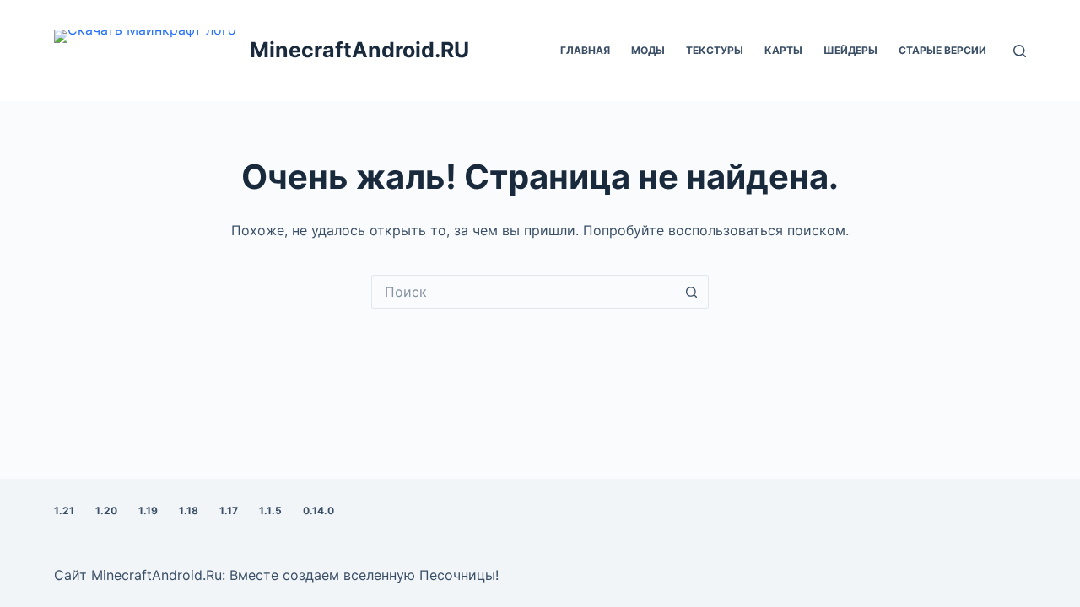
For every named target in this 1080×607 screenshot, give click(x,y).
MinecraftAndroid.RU (359, 49)
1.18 (188, 510)
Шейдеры (851, 50)
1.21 (64, 510)
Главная (585, 50)
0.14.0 (318, 510)
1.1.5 (270, 510)
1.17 (228, 510)
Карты (783, 50)
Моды (648, 50)
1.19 (148, 510)
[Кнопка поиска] (692, 292)
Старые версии (942, 50)
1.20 (106, 510)
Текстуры (714, 50)
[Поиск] (1019, 51)
